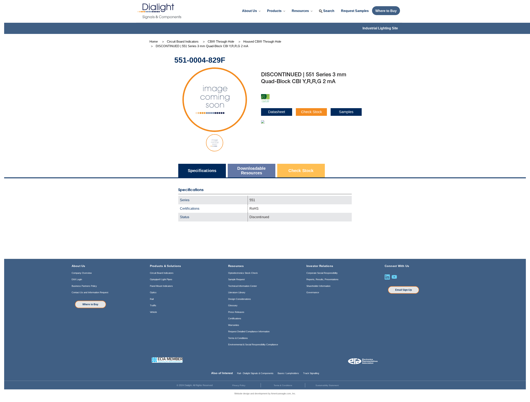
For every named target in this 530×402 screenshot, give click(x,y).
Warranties (233, 325)
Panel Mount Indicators (161, 286)
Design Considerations (239, 299)
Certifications (234, 318)
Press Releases (236, 312)
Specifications (202, 170)
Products (274, 11)
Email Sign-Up (403, 289)
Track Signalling (311, 373)
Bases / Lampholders (288, 373)
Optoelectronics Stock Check (243, 273)
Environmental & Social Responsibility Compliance (253, 344)
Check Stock (311, 112)
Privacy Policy (238, 385)
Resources (301, 11)
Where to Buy (90, 304)
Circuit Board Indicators (161, 273)
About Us (250, 11)
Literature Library (236, 292)
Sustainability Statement (327, 385)
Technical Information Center (242, 286)
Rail (152, 299)
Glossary (232, 305)
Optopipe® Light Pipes (161, 279)
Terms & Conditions (238, 338)
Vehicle (153, 312)
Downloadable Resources (251, 170)
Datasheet (276, 112)
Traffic (153, 305)
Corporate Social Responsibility (322, 273)
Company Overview (82, 273)
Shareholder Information (318, 286)
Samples (346, 112)
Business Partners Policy (84, 286)
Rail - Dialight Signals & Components (255, 373)
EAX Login (77, 279)
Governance (312, 292)
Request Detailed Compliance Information (249, 331)
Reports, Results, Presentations (322, 279)
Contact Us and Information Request (90, 292)
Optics (153, 292)
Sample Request (236, 279)
